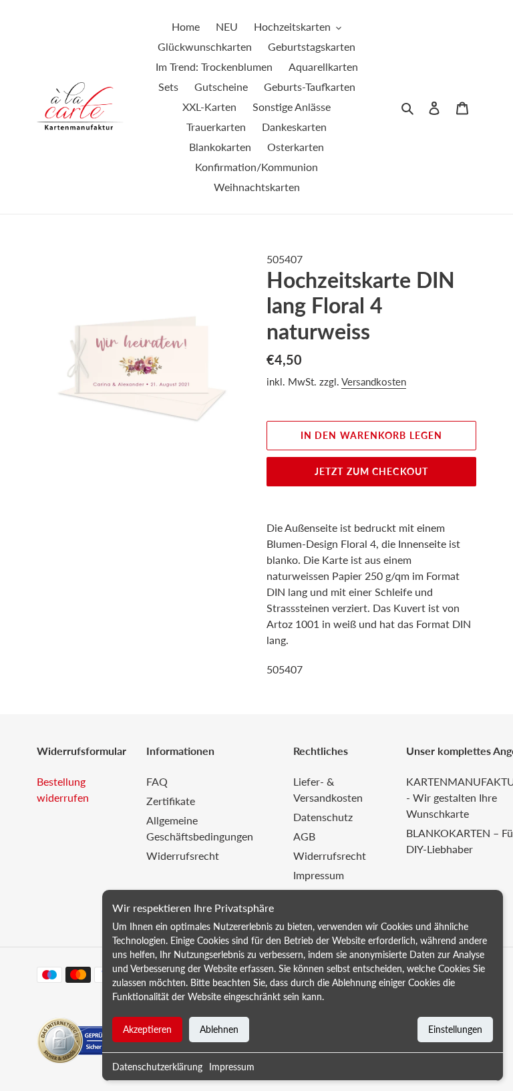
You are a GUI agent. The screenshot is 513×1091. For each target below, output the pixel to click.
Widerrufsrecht (182, 855)
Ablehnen (219, 1029)
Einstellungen (455, 1029)
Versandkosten (373, 381)
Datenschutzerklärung (157, 1066)
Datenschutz (323, 816)
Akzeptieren (147, 1029)
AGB (304, 836)
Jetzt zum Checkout (371, 471)
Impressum (231, 1066)
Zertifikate (170, 800)
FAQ (157, 781)
